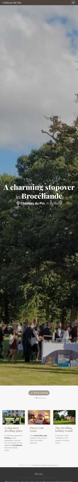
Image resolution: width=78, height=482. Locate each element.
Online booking (40, 393)
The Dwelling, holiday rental (64, 429)
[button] (6, 193)
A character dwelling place (13, 429)
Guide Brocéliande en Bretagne (45, 465)
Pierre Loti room (36, 429)
